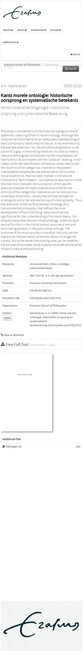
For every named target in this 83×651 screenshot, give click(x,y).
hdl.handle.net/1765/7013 (45, 298)
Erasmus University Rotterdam (48, 283)
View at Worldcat (13, 335)
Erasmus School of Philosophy (22, 64)
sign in (76, 54)
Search (72, 68)
